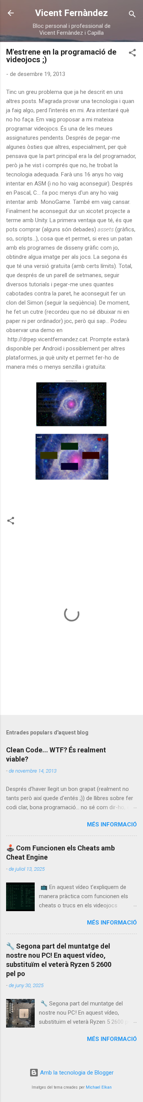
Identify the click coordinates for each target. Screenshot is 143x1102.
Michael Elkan (99, 1087)
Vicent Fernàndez (71, 13)
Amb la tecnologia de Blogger (76, 1072)
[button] (132, 54)
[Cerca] (132, 15)
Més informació (112, 824)
